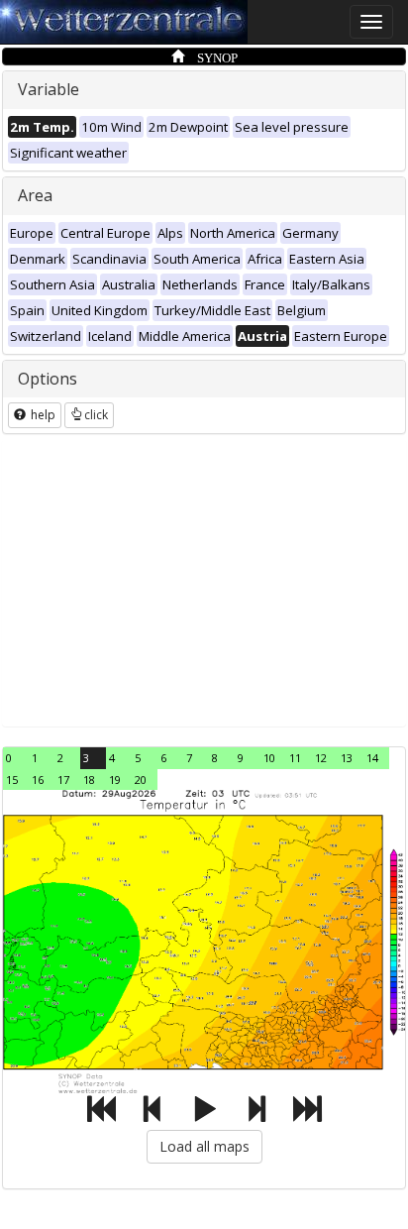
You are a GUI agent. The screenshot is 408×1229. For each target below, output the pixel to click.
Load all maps (204, 1146)
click (96, 414)
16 (38, 779)
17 (63, 779)
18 (89, 779)
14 (372, 757)
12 (321, 757)
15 (12, 779)
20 (141, 779)
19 (115, 779)
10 (269, 757)
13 (347, 757)
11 (295, 757)
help (41, 414)
